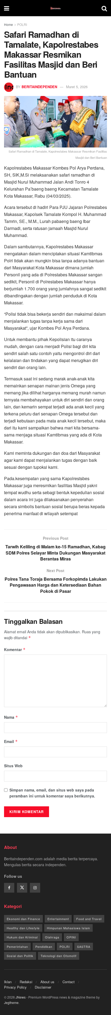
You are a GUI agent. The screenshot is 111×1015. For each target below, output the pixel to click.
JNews (21, 997)
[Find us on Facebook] (9, 888)
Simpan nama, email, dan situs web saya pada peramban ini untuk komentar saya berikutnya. (52, 793)
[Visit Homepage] (55, 8)
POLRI (22, 24)
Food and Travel (89, 919)
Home (8, 24)
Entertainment (58, 919)
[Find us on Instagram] (35, 888)
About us (47, 981)
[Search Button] (104, 8)
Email (11, 741)
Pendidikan (43, 946)
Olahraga (52, 937)
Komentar (15, 649)
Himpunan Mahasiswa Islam (68, 928)
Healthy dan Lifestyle (23, 928)
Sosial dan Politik (20, 956)
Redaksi (26, 981)
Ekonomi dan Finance (23, 919)
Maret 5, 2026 (77, 86)
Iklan (8, 981)
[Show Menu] (6, 8)
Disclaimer (43, 987)
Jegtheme (11, 1002)
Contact (69, 981)
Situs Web (13, 765)
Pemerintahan (17, 946)
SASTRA (83, 946)
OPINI (71, 937)
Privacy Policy (15, 987)
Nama (11, 717)
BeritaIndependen (39, 86)
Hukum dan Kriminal (22, 937)
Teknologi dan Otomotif (59, 956)
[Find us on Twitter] (22, 888)
